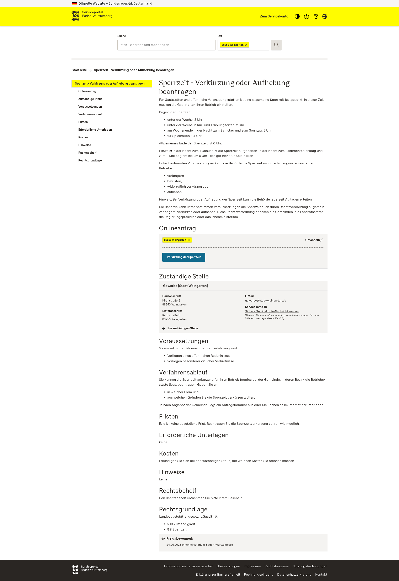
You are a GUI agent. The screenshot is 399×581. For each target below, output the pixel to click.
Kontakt (321, 574)
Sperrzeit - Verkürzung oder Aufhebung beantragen (134, 70)
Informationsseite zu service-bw (188, 566)
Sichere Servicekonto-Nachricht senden (272, 311)
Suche (121, 36)
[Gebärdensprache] (315, 16)
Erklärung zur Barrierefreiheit (218, 574)
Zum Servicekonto (274, 16)
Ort (220, 36)
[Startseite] (91, 16)
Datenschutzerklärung (294, 574)
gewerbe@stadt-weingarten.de (265, 300)
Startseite (79, 70)
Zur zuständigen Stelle (182, 328)
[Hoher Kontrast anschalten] (297, 16)
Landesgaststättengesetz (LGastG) (188, 516)
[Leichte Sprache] (306, 16)
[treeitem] (111, 83)
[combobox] (166, 45)
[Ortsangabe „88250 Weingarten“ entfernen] (246, 45)
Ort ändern (312, 240)
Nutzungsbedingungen (309, 566)
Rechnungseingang (258, 574)
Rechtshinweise (277, 566)
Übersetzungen (228, 566)
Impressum (252, 566)
